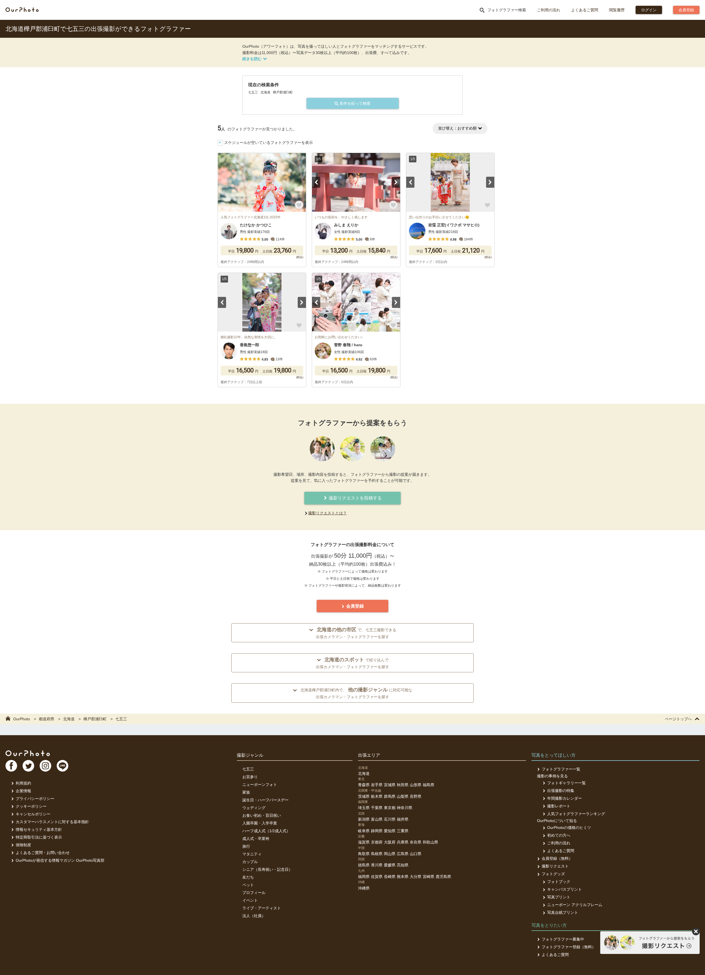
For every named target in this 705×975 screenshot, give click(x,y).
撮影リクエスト (555, 866)
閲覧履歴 (617, 10)
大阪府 (389, 842)
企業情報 (23, 791)
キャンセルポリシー (33, 814)
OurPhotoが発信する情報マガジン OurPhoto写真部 (60, 860)
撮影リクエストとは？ (327, 513)
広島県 (402, 854)
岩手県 (377, 785)
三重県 (402, 831)
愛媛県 (389, 865)
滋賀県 (364, 842)
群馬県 (389, 796)
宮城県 (389, 785)
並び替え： (457, 128)
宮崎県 (428, 876)
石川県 (389, 819)
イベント (250, 900)
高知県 (402, 865)
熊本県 (402, 876)
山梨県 (402, 796)
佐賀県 (377, 876)
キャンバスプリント (564, 889)
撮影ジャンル (250, 755)
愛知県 (389, 831)
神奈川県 (404, 807)
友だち (248, 877)
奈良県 (415, 842)
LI (62, 766)
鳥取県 (364, 854)
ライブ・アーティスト (261, 908)
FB (11, 766)
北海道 (364, 773)
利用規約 (23, 783)
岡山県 (389, 854)
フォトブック (558, 881)
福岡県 (364, 876)
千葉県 (377, 807)
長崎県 (389, 876)
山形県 (415, 785)
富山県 (377, 819)
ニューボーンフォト (259, 784)
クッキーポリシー (31, 806)
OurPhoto (28, 753)
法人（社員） (253, 916)
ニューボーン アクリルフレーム (574, 905)
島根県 (377, 854)
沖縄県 (364, 888)
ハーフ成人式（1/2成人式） (266, 831)
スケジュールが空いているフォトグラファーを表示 (268, 142)
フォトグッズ (553, 874)
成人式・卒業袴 (255, 838)
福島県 (428, 785)
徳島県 (364, 865)
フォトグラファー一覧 (561, 769)
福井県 (402, 819)
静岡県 (377, 831)
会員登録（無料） (557, 858)
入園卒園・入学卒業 (259, 823)
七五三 (248, 769)
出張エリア (369, 755)
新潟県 (364, 819)
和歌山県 (430, 842)
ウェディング (253, 807)
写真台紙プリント (562, 912)
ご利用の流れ (548, 10)
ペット (248, 885)
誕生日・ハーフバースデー (265, 800)
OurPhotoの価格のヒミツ (569, 827)
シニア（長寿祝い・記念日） (267, 869)
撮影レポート (558, 806)
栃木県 (377, 796)
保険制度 (23, 845)
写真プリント (558, 897)
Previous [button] (316, 182)
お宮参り (250, 777)
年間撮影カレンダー (564, 798)
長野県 (415, 796)
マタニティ (252, 854)
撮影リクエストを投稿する (355, 498)
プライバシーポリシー (35, 798)
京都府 (377, 842)
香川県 (377, 865)
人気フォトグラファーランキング (576, 814)
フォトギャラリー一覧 (566, 783)
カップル (250, 861)
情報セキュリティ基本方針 (39, 829)
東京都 (389, 807)
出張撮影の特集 (560, 790)
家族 (246, 792)
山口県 (415, 854)
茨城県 (364, 796)
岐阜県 (364, 831)
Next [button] (396, 182)
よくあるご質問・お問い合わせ (43, 852)
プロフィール (253, 892)
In (45, 766)
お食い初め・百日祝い (261, 815)
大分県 (415, 876)
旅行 (246, 846)
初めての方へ (558, 835)
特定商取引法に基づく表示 (39, 837)
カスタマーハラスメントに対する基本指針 (52, 822)
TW (28, 766)
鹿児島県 (443, 876)
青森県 (364, 785)
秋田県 (402, 785)
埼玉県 (364, 807)
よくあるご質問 (584, 10)
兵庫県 (402, 842)
